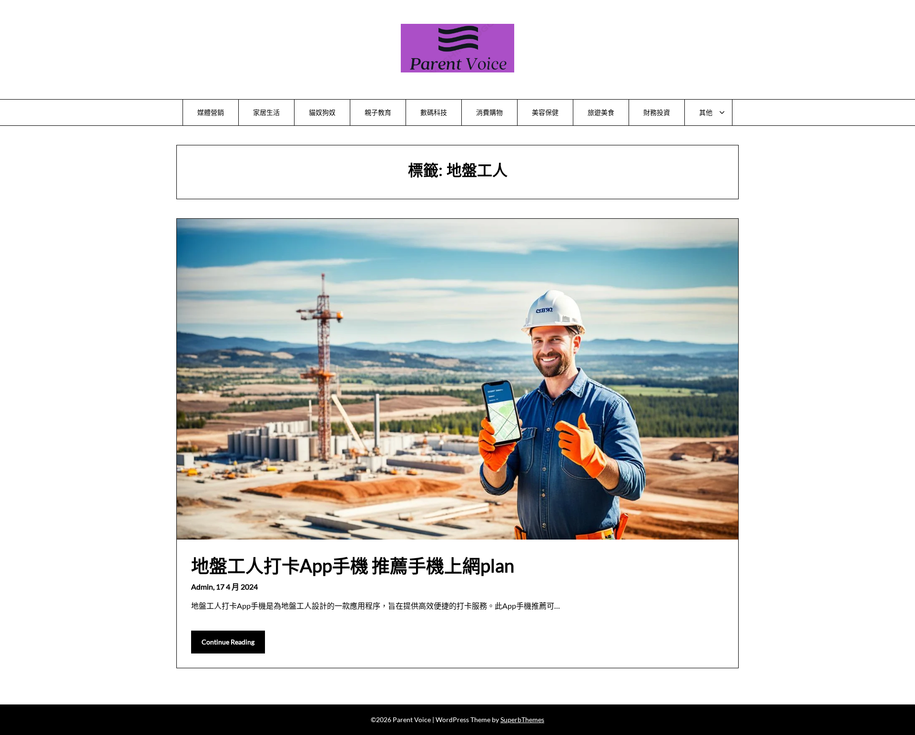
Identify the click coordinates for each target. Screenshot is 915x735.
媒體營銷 (210, 112)
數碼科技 (433, 112)
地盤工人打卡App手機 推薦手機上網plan (352, 565)
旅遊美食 (601, 112)
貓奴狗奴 (322, 112)
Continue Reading (228, 642)
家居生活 (266, 112)
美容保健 (545, 112)
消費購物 (489, 112)
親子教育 (378, 112)
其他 (705, 112)
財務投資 (656, 112)
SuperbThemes (522, 719)
